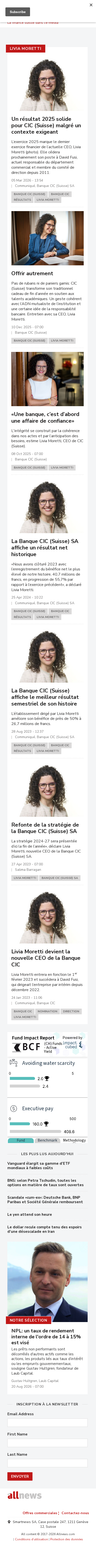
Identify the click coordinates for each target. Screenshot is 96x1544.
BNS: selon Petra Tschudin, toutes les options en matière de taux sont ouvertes (45, 1182)
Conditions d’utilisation (31, 1539)
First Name (17, 1434)
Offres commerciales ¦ (41, 1513)
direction (71, 1011)
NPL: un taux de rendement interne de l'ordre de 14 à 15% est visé (46, 1337)
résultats (22, 200)
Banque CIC (60, 194)
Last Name (17, 1454)
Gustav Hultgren (24, 1381)
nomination (47, 1011)
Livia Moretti (25, 48)
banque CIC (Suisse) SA (60, 878)
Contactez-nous (75, 1513)
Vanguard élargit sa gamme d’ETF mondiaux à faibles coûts (38, 1165)
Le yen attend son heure (29, 1214)
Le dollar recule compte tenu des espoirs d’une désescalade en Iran (44, 1229)
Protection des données (66, 1539)
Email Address (20, 1414)
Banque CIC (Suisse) (29, 194)
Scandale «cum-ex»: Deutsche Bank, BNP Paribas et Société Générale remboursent (45, 1199)
